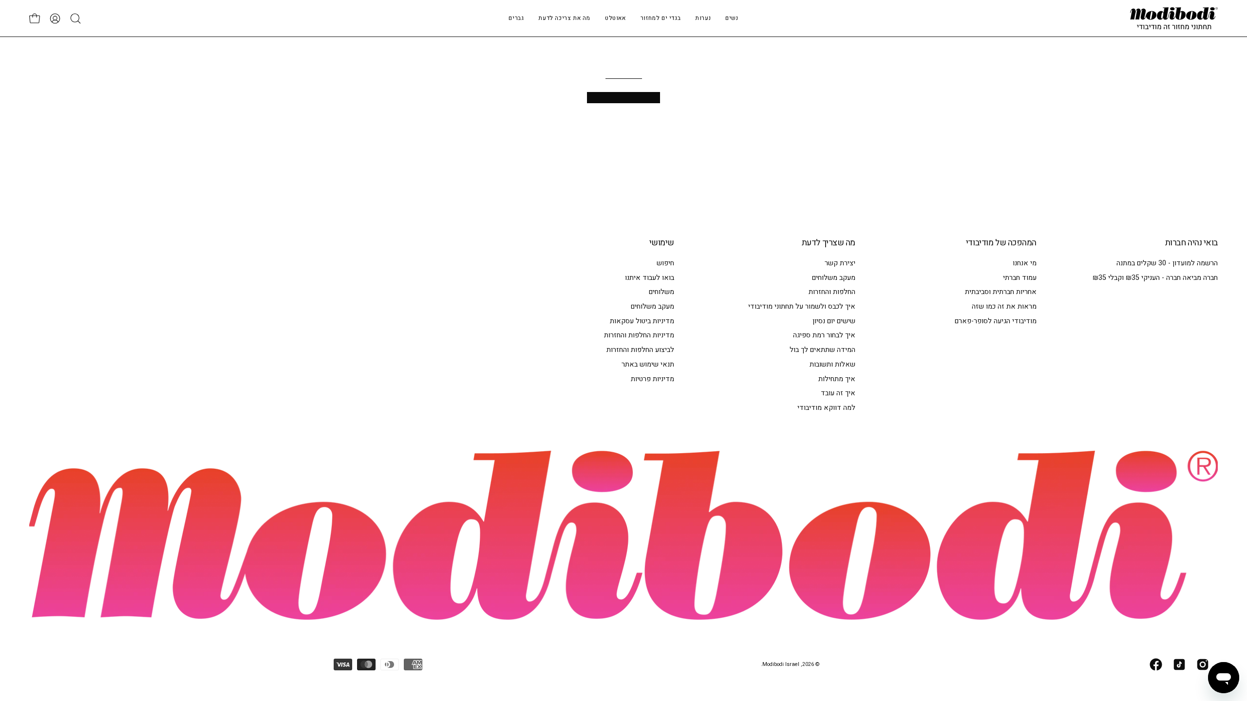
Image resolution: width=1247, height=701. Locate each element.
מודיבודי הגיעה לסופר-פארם (996, 321)
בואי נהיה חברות (1191, 243)
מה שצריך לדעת (828, 243)
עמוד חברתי (1020, 278)
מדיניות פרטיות (652, 378)
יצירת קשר (840, 263)
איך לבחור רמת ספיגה (824, 335)
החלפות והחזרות (832, 292)
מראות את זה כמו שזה (1004, 306)
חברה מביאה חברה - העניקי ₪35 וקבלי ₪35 (1155, 278)
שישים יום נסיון (833, 321)
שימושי (661, 243)
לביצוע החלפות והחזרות (640, 350)
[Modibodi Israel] (1174, 18)
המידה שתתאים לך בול (822, 350)
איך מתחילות (836, 378)
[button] (703, 18)
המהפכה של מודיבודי (1001, 243)
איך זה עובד (838, 393)
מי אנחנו (1025, 263)
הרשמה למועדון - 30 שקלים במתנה (1167, 263)
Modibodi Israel (780, 664)
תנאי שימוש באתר (648, 364)
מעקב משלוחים (833, 278)
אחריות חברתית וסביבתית (1001, 292)
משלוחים (661, 292)
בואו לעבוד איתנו (649, 278)
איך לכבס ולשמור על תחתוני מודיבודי (801, 306)
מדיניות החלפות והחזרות (639, 335)
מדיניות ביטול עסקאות (642, 321)
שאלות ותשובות (832, 364)
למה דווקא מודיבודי (826, 408)
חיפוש (665, 263)
